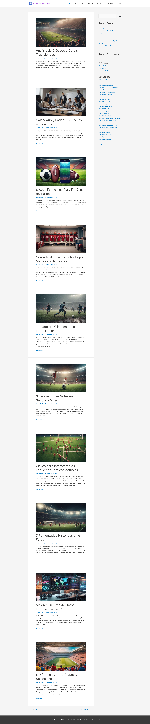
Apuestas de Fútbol (80, 3)
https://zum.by (102, 130)
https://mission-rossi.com (105, 90)
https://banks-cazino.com (105, 94)
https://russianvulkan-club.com (107, 97)
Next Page (84, 709)
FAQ (96, 3)
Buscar (100, 13)
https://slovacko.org (103, 108)
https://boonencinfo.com (105, 115)
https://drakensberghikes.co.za (107, 120)
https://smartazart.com (104, 139)
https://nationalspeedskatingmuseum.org (109, 118)
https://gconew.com (103, 113)
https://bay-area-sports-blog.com (107, 127)
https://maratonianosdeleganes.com (108, 87)
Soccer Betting (40, 58)
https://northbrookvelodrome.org (107, 125)
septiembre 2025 (103, 71)
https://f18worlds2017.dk (105, 106)
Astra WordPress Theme (95, 719)
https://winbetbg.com (104, 104)
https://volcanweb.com (104, 134)
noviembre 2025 (103, 65)
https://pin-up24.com (104, 99)
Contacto (118, 3)
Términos (110, 3)
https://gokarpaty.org (104, 132)
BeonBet (100, 145)
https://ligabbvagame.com (105, 85)
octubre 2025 (102, 68)
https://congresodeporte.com (106, 92)
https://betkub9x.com (104, 101)
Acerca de (90, 3)
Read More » (39, 74)
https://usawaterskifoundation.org (107, 123)
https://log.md (102, 137)
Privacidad (103, 3)
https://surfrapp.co (103, 111)
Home (70, 3)
